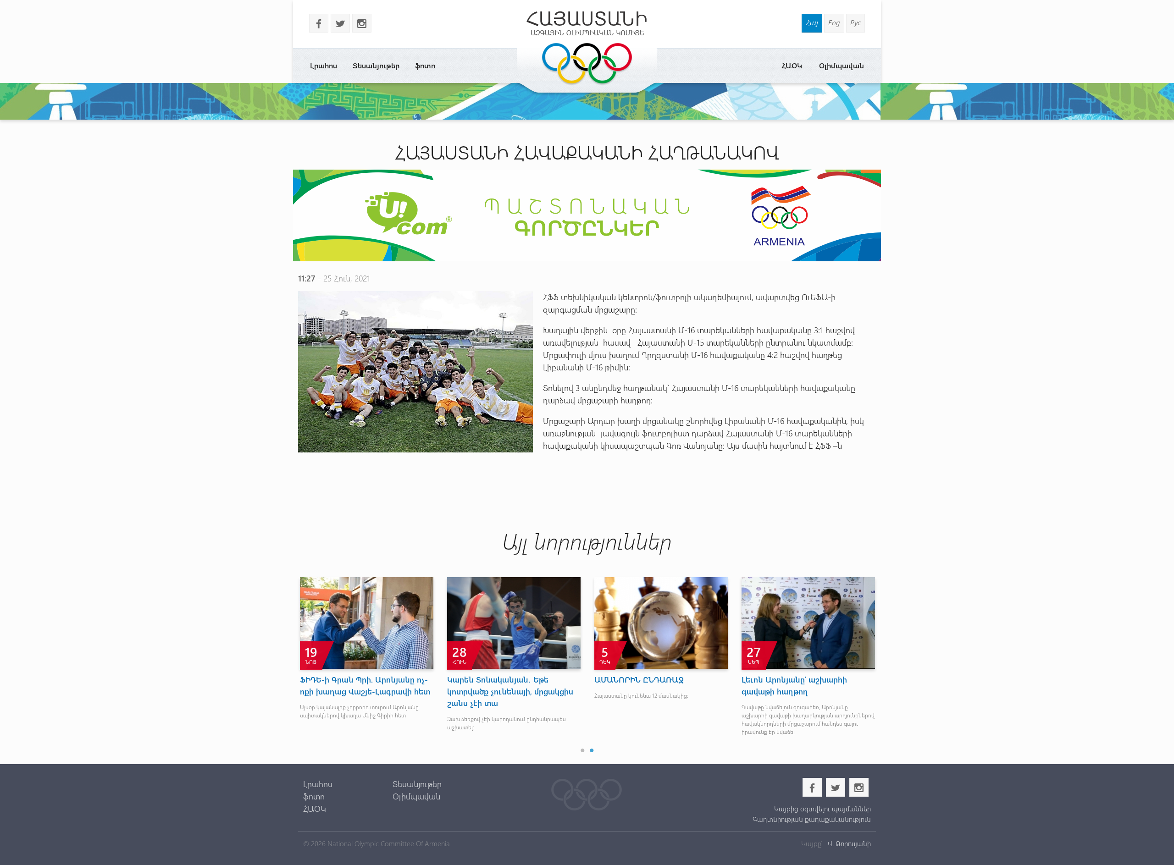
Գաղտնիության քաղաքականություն (811, 819)
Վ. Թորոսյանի (848, 843)
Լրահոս (323, 65)
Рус (855, 22)
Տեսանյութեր (376, 65)
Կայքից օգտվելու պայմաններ (822, 808)
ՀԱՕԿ (791, 65)
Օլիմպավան (841, 65)
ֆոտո (425, 65)
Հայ (812, 22)
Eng (834, 22)
